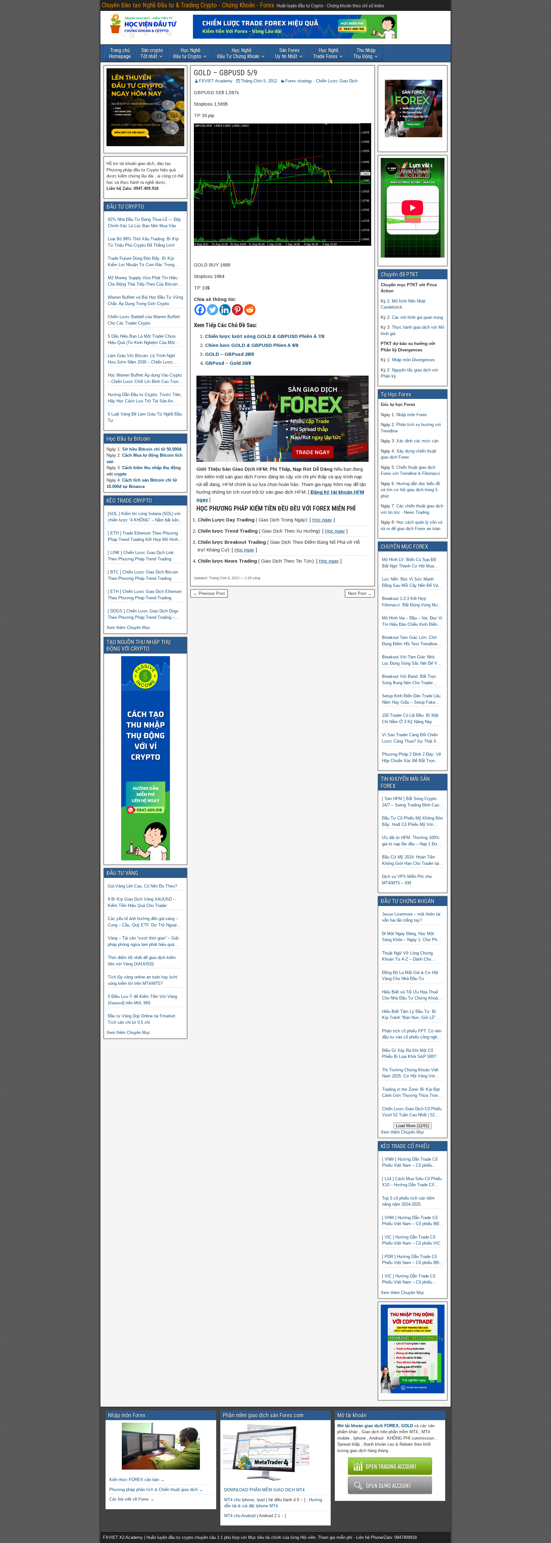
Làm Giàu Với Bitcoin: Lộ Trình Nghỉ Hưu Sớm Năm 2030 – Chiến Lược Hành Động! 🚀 (141, 359)
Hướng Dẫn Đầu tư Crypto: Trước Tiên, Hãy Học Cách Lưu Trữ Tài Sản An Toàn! (145, 398)
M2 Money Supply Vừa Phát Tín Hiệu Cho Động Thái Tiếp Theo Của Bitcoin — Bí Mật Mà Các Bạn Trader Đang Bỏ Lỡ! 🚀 (145, 281)
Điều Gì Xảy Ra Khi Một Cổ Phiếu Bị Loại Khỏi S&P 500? (409, 1053)
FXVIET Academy (215, 81)
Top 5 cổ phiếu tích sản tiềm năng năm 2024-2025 (408, 1201)
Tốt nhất (151, 53)
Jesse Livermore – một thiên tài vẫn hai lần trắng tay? (411, 917)
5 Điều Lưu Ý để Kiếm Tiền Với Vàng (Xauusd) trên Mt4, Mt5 (142, 999)
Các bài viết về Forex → (131, 1499)
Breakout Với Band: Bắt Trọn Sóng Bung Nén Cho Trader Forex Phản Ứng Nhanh (409, 680)
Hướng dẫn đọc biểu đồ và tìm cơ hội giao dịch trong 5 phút (410, 489)
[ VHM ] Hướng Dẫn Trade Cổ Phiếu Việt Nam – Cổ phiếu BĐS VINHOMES (412, 1221)
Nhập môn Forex (411, 414)
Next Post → (360, 593)
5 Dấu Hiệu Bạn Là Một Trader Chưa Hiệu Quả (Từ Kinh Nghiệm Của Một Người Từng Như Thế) (141, 340)
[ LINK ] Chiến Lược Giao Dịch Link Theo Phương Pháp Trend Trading (141, 555)
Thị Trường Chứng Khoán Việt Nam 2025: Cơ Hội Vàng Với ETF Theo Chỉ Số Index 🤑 (410, 1073)
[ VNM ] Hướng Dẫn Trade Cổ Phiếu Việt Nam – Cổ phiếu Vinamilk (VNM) (409, 1163)
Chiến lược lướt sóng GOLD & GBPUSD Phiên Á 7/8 (264, 336)
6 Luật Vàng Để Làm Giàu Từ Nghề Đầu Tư (145, 417)
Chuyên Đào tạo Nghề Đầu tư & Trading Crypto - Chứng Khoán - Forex (188, 5)
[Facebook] (200, 309)
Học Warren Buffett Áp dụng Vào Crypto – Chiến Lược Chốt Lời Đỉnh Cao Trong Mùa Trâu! (145, 379)
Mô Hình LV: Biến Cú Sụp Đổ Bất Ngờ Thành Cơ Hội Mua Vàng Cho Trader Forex (409, 563)
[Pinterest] (237, 309)
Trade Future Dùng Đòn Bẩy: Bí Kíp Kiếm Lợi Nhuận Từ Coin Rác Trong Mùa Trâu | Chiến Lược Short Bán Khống (141, 262)
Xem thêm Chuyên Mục (128, 627)
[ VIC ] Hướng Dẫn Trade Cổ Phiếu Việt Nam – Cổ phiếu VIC (411, 1240)
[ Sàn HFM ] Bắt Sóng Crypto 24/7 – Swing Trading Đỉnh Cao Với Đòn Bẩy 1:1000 (410, 802)
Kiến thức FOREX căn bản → (137, 1479)
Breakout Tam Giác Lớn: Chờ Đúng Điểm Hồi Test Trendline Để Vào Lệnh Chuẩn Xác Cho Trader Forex (409, 641)
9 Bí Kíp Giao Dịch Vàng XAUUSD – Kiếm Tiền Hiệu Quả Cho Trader (141, 902)
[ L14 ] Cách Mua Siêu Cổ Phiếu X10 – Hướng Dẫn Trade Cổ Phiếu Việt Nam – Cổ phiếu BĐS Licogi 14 (412, 1182)
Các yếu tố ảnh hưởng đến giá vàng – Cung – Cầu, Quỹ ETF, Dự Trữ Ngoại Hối (143, 922)
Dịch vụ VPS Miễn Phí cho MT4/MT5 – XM (407, 879)
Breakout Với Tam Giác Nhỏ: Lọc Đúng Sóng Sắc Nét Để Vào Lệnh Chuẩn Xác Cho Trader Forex (412, 660)
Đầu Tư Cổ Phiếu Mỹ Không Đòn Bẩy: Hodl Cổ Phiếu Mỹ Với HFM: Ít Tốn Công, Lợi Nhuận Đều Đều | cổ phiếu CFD (412, 822)
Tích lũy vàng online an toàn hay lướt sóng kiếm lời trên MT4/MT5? (142, 980)
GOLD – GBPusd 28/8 (229, 354)
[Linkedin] (225, 309)
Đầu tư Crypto (187, 53)
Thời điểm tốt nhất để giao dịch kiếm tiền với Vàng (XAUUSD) (142, 960)
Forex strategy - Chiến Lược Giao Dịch (321, 81)
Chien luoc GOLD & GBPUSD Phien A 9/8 (251, 345)
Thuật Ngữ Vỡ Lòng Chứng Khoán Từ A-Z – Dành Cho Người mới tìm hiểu (407, 957)
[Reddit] (249, 309)
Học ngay (322, 519)
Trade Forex (326, 53)
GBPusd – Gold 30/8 (228, 363)
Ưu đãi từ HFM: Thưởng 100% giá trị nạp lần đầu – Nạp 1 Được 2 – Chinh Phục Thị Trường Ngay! (412, 841)
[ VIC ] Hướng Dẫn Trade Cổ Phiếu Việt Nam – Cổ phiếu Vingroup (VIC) (408, 1279)
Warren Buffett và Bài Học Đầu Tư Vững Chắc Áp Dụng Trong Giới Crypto (145, 300)
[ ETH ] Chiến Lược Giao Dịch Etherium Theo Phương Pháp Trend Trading (145, 594)
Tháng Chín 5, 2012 (259, 81)
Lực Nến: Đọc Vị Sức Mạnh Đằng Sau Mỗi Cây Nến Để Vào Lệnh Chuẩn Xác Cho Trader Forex (411, 582)
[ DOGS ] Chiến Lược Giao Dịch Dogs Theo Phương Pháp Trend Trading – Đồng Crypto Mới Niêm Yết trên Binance (145, 614)
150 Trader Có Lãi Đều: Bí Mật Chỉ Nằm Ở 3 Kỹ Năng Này (410, 718)
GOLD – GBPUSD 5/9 (225, 72)
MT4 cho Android (239, 1515)
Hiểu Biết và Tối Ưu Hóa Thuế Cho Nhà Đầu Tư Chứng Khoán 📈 (411, 995)
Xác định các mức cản (417, 440)
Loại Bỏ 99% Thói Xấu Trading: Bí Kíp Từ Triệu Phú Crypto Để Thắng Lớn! (143, 242)
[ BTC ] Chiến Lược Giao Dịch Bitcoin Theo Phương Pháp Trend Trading (143, 575)
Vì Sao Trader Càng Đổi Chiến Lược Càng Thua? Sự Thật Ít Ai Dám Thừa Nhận (411, 738)
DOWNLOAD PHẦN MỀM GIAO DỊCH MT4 (264, 1489)
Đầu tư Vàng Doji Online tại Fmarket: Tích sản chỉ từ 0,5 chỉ (142, 1019)
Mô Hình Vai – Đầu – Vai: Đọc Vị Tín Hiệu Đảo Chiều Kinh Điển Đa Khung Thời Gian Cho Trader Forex (412, 621)
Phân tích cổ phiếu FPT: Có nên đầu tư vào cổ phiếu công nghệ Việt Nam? (411, 1034)
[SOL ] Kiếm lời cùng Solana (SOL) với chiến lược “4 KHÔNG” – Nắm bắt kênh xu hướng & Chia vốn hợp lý (144, 517)
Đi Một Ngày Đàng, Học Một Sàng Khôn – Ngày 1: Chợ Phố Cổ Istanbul (410, 937)
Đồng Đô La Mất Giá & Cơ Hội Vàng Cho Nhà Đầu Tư (410, 975)
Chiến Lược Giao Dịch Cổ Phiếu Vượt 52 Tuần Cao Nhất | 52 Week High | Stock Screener (412, 1112)
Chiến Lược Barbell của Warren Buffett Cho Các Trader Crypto (144, 320)
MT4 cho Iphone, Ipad (244, 1499)
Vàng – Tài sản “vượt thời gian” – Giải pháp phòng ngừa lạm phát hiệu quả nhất (143, 942)
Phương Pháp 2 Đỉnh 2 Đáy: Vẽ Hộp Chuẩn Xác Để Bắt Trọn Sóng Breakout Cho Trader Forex (412, 758)
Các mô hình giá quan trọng (417, 317)
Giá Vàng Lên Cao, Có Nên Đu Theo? (142, 886)
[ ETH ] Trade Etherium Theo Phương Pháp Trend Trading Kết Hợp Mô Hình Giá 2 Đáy (143, 537)
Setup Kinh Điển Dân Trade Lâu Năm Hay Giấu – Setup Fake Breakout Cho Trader (411, 699)
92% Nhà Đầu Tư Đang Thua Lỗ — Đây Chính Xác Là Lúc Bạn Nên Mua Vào (144, 222)
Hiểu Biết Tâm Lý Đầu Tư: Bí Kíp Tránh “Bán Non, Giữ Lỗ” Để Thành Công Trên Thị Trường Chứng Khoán (412, 1015)
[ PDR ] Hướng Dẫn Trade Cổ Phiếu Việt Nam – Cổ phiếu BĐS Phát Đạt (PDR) (412, 1260)
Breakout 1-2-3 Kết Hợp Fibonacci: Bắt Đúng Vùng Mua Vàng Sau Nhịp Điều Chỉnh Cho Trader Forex (411, 602)
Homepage (120, 53)
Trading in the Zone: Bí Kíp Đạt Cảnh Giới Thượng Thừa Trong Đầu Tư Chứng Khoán (411, 1093)
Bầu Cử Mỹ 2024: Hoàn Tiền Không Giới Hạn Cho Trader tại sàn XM (410, 860)
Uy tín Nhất (287, 53)
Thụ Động (364, 53)
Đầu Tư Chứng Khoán (238, 53)
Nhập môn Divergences (413, 359)
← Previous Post (209, 593)
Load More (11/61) (412, 1125)
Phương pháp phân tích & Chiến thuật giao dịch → (156, 1489)
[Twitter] (212, 309)
